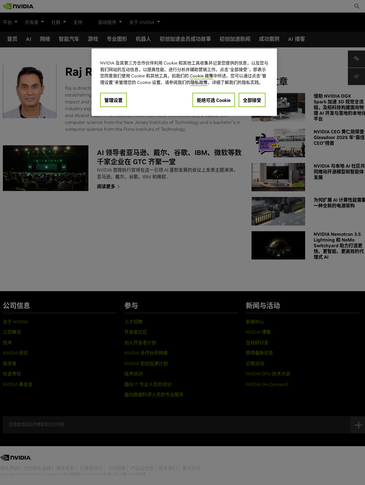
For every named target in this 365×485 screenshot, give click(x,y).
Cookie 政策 (201, 76)
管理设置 (113, 100)
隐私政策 (199, 82)
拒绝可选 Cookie (214, 100)
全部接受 (252, 100)
